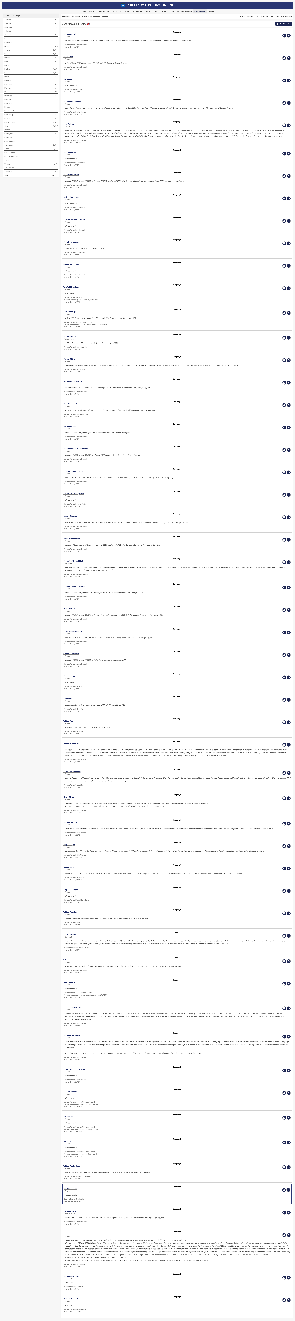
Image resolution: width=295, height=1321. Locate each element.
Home (64, 16)
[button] (142, 34)
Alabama (87, 16)
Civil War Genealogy (75, 16)
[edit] (289, 35)
